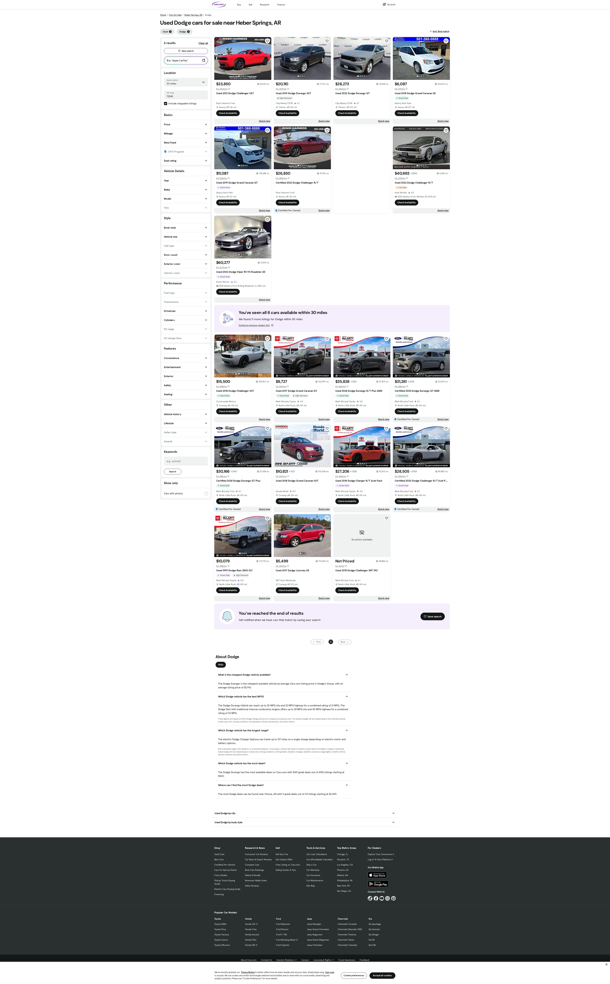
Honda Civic (251, 929)
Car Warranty (312, 870)
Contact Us (266, 960)
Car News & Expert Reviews (258, 859)
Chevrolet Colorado (347, 945)
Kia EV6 (372, 945)
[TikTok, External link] (370, 898)
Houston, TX (343, 859)
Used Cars (219, 854)
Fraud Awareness (346, 960)
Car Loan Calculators (316, 854)
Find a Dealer (220, 875)
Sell (250, 4)
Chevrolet (343, 918)
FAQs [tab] (220, 664)
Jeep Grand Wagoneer (318, 939)
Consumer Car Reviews (256, 854)
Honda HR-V (251, 945)
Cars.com (329, 972)
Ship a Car (311, 864)
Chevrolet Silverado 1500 (350, 929)
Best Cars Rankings (254, 870)
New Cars (219, 859)
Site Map (310, 885)
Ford (278, 918)
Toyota (217, 918)
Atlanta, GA (342, 875)
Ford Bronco (282, 929)
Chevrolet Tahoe (346, 939)
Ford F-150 (281, 934)
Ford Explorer (282, 945)
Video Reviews (252, 885)
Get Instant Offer (284, 859)
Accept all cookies (382, 975)
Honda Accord (252, 934)
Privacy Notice (247, 972)
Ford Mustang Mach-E (287, 939)
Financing (219, 894)
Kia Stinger (374, 934)
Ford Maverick (283, 924)
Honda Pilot (250, 939)
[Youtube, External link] (382, 898)
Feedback (364, 960)
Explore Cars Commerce (380, 854)
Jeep (309, 918)
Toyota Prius (220, 929)
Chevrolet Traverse (347, 934)
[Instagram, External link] (387, 898)
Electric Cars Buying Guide (227, 889)
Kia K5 (372, 939)
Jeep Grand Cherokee (318, 929)
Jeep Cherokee (314, 945)
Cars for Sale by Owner (225, 870)
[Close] (606, 964)
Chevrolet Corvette (347, 924)
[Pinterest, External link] (393, 898)
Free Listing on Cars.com (288, 864)
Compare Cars (252, 864)
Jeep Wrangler (314, 924)
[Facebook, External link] (376, 898)
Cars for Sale (175, 15)
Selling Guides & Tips (286, 870)
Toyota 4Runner (222, 945)
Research (264, 4)
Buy (239, 4)
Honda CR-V (251, 924)
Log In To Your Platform (379, 859)
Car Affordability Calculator (319, 859)
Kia (370, 918)
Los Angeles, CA (345, 864)
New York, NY (343, 885)
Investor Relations (285, 960)
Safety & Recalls (252, 875)
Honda (248, 918)
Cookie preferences (354, 975)
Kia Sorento (374, 929)
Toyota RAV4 (220, 924)
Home (163, 15)
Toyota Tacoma (221, 934)
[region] (305, 972)
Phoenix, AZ (343, 870)
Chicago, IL (342, 854)
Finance (281, 4)
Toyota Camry (221, 939)
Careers (305, 960)
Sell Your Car (282, 854)
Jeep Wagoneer (314, 934)
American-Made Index (256, 880)
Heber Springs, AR (193, 15)
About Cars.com (249, 960)
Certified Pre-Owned (224, 864)
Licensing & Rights (322, 960)
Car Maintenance (314, 880)
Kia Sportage (375, 924)
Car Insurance (313, 875)
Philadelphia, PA (344, 880)
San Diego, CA (344, 891)
